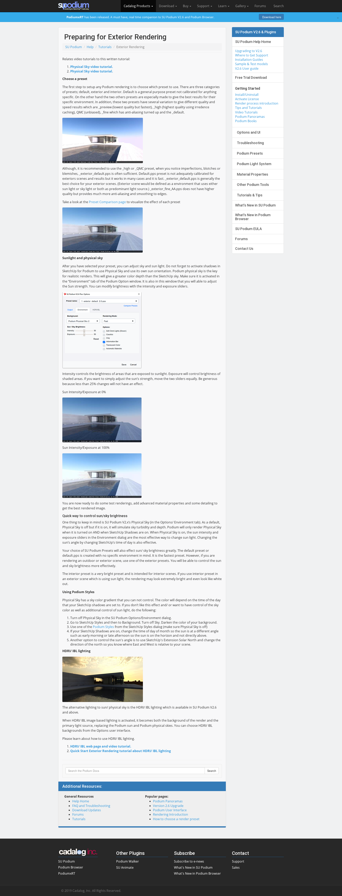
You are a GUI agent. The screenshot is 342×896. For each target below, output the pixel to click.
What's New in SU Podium (193, 867)
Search (278, 6)
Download (167, 6)
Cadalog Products (137, 6)
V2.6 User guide (246, 68)
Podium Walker (127, 861)
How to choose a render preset (176, 819)
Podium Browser (70, 867)
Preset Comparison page (107, 202)
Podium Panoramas (168, 801)
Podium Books (246, 121)
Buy (186, 6)
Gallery (241, 6)
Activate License (247, 99)
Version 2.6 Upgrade (168, 806)
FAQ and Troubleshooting (91, 806)
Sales (236, 867)
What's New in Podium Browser (197, 873)
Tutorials (105, 47)
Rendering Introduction (170, 814)
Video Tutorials (246, 112)
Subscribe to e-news (189, 861)
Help (90, 47)
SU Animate (125, 867)
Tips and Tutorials (248, 108)
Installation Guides (249, 59)
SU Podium (73, 47)
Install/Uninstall (246, 94)
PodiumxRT (66, 873)
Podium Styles (103, 627)
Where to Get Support (251, 55)
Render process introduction (256, 103)
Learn (222, 6)
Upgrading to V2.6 (248, 51)
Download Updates (86, 810)
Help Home (80, 801)
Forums (260, 6)
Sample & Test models (251, 64)
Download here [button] (271, 17)
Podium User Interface (170, 810)
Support (203, 6)
